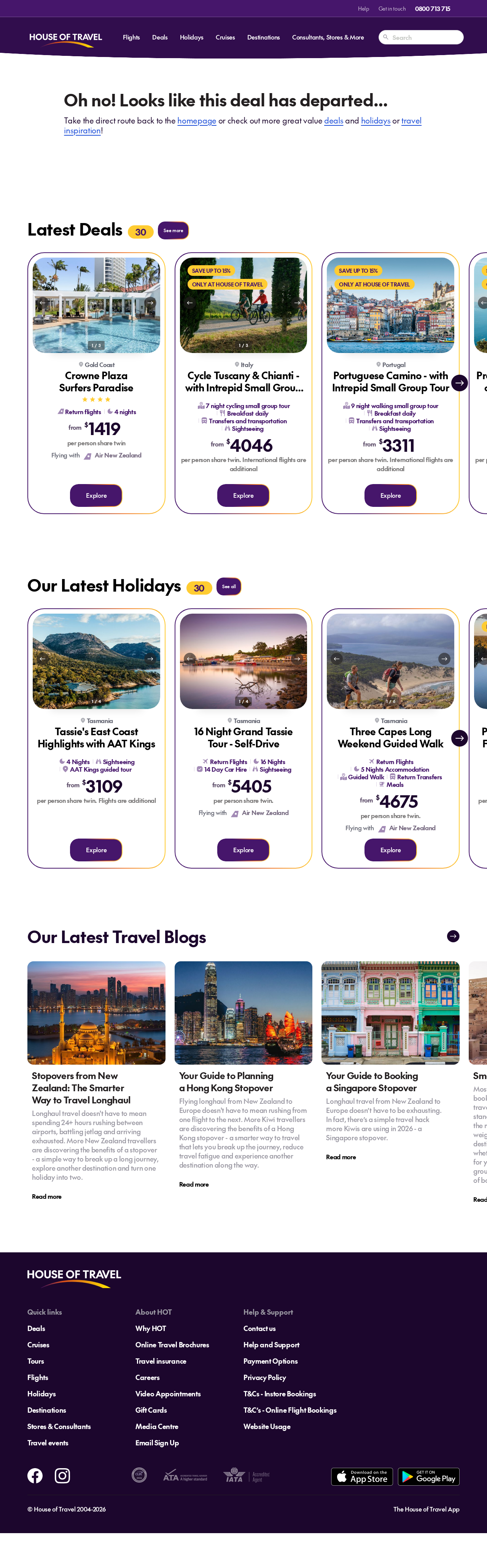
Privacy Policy (265, 1377)
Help (363, 8)
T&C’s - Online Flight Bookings (290, 1410)
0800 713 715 (432, 8)
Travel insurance (160, 1361)
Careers (147, 1377)
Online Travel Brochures (172, 1344)
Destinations (263, 37)
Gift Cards (151, 1410)
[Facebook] (35, 1474)
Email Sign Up (157, 1442)
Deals (159, 37)
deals (333, 120)
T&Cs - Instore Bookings (280, 1393)
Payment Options (271, 1361)
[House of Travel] (65, 37)
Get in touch (392, 8)
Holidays (192, 37)
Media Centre (156, 1426)
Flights (131, 37)
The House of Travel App (426, 1509)
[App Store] (362, 1477)
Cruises (225, 37)
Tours (35, 1361)
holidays (375, 120)
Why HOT (150, 1328)
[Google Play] (429, 1477)
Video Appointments (168, 1393)
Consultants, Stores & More (328, 37)
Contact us (260, 1328)
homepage (196, 120)
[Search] (386, 37)
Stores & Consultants (59, 1426)
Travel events (47, 1442)
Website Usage (267, 1426)
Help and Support (271, 1344)
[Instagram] (62, 1474)
